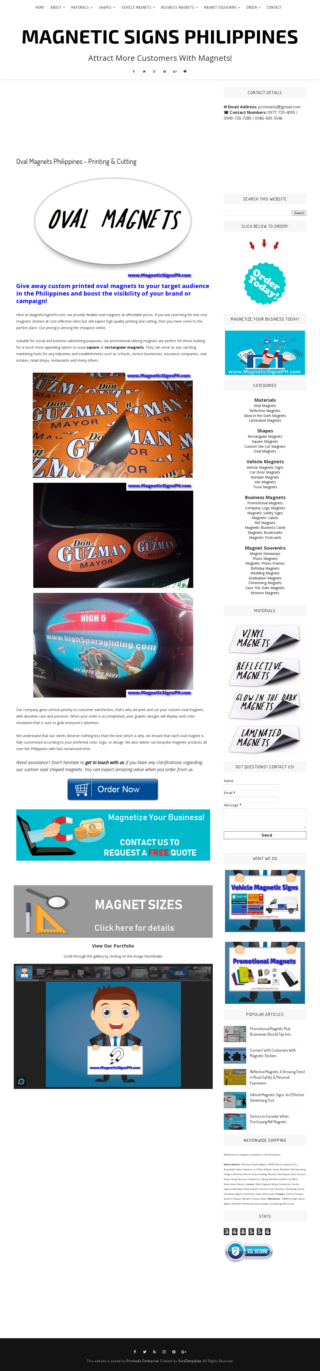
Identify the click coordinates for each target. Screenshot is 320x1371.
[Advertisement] (113, 122)
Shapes (105, 7)
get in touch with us (105, 762)
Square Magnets (265, 441)
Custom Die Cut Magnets (265, 446)
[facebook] (134, 72)
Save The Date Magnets (265, 587)
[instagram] (154, 72)
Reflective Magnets (265, 410)
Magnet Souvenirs (220, 7)
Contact (274, 7)
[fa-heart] (185, 72)
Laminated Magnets (265, 420)
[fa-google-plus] (175, 72)
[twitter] (144, 72)
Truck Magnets (265, 487)
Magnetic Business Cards (265, 527)
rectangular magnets (124, 347)
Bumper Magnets (265, 477)
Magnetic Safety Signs (265, 513)
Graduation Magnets (265, 578)
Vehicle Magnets (137, 7)
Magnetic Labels (265, 517)
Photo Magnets (265, 558)
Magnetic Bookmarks (265, 532)
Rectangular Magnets (265, 436)
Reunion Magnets (265, 592)
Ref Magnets (265, 522)
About (56, 7)
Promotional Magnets (265, 503)
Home (40, 7)
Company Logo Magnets (265, 508)
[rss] (154, 1352)
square (93, 347)
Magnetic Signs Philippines (160, 35)
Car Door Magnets (265, 472)
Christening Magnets (265, 582)
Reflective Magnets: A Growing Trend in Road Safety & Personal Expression (277, 1077)
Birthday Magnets (265, 568)
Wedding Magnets (265, 573)
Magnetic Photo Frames (265, 563)
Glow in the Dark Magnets (265, 415)
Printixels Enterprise (142, 1361)
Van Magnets (265, 482)
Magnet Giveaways (265, 553)
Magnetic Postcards (265, 537)
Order (251, 7)
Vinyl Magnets (265, 405)
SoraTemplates (189, 1361)
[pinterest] (164, 72)
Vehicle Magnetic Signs (265, 467)
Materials (80, 7)
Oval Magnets (265, 451)
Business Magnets (177, 7)
